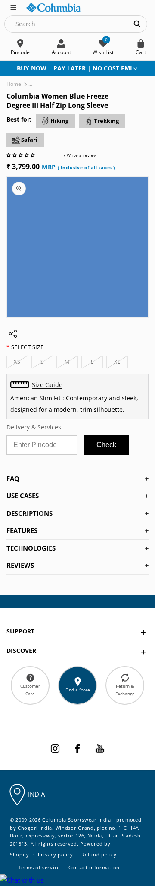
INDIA (36, 794)
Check (106, 444)
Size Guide (47, 385)
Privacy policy (55, 854)
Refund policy (98, 854)
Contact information (94, 867)
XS (21, 363)
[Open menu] (13, 7)
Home (13, 84)
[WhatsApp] (21, 880)
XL (121, 363)
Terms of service (39, 867)
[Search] (136, 23)
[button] (21, 155)
